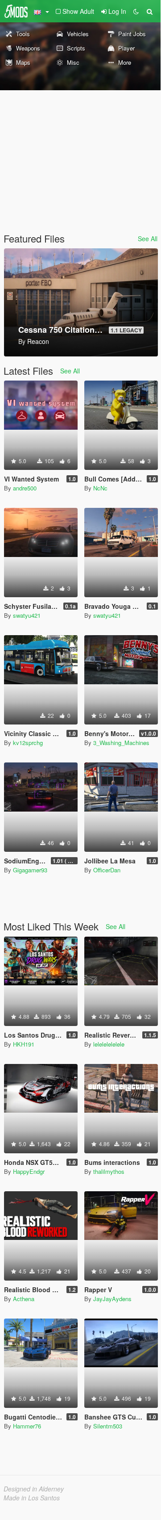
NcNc (100, 488)
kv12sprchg (28, 742)
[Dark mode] (136, 11)
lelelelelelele (108, 1044)
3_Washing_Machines (121, 742)
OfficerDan (106, 870)
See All (147, 238)
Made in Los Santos (32, 1497)
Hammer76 (27, 1426)
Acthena (23, 1298)
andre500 (25, 488)
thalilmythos (108, 1171)
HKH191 (23, 1044)
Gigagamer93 (30, 870)
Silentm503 (107, 1426)
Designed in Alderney (34, 1488)
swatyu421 (27, 615)
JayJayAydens (112, 1298)
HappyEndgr (29, 1171)
